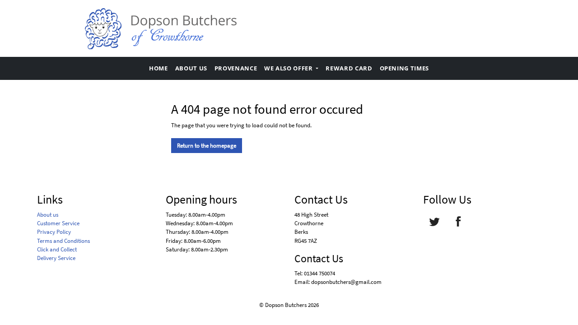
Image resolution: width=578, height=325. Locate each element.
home (158, 68)
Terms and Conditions (63, 240)
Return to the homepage (206, 145)
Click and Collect (57, 249)
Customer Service (58, 223)
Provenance (235, 68)
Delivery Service (56, 257)
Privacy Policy (54, 231)
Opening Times (404, 68)
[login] (160, 28)
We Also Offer (289, 68)
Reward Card (349, 68)
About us (191, 68)
